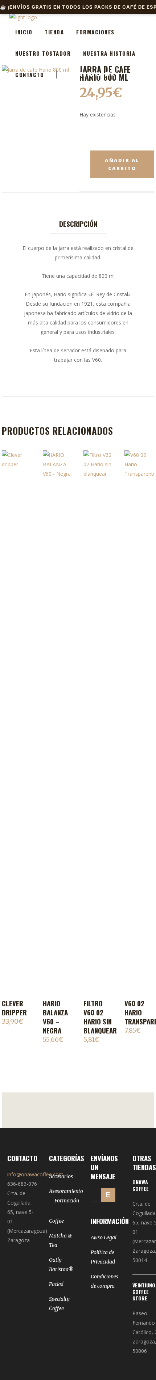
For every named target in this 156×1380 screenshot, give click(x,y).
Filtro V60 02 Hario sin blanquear (100, 1016)
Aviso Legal (103, 1237)
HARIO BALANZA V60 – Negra (55, 1016)
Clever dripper (14, 1007)
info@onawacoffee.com (35, 1174)
